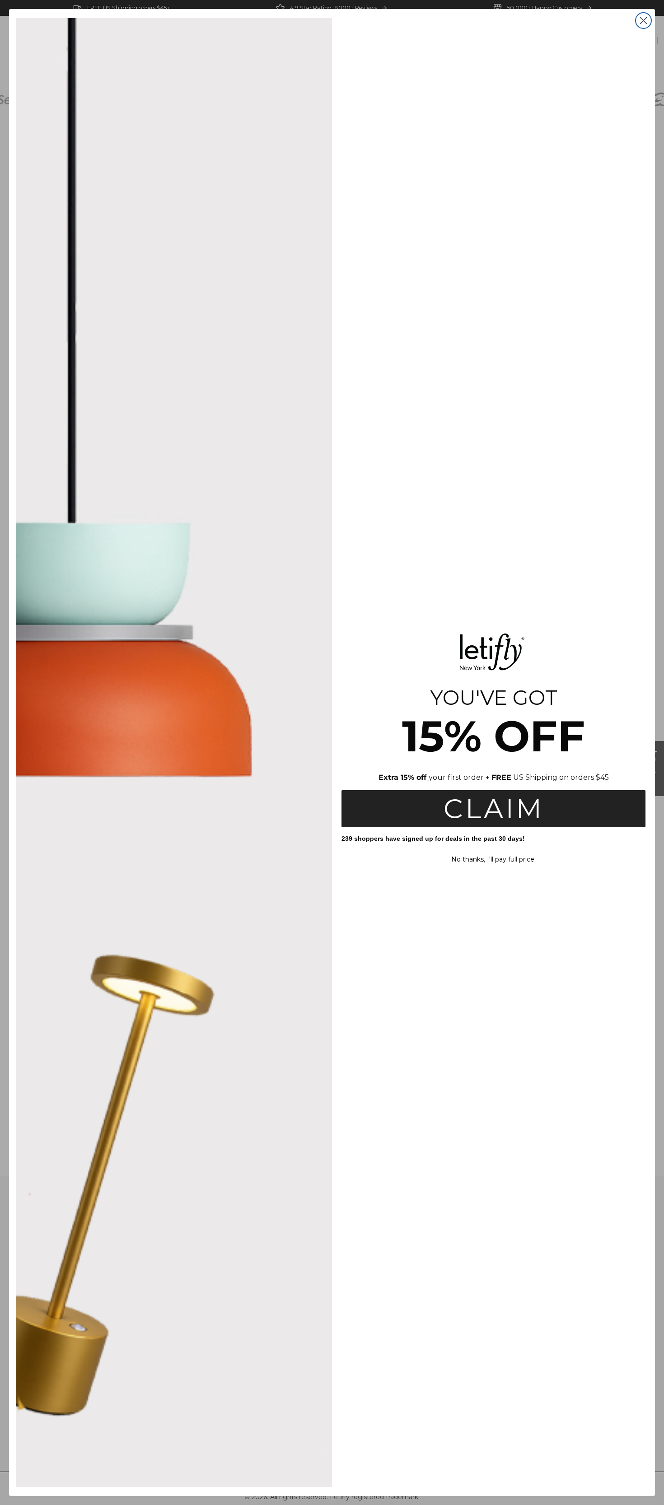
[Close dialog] (643, 20)
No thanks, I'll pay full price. (493, 859)
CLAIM (494, 808)
